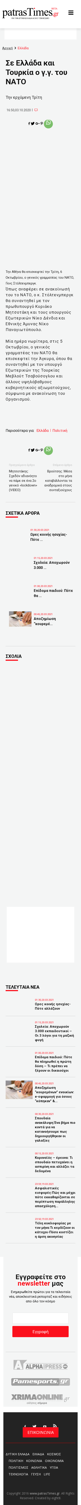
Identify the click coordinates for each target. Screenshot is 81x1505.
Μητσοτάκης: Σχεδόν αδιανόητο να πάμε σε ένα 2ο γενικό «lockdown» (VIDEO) (23, 480)
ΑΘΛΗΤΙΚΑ (39, 1467)
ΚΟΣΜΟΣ (54, 1454)
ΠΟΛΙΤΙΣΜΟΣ (18, 1467)
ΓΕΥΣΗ (36, 1474)
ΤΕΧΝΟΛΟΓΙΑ (18, 1474)
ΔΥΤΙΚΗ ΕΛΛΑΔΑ (17, 1454)
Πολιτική (59, 430)
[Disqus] (40, 725)
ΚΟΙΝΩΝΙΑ (34, 1461)
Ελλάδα (42, 430)
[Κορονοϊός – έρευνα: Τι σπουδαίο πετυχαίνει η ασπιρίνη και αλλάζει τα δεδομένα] (19, 1164)
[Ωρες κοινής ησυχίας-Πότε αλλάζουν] (17, 538)
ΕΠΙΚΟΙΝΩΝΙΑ (40, 1432)
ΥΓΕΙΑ (54, 1467)
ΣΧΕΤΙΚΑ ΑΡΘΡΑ (23, 513)
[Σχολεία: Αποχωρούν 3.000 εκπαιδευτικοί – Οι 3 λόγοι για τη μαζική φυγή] (20, 566)
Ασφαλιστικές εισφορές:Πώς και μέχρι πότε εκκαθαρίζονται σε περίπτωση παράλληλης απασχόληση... (55, 1197)
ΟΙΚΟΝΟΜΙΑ (54, 1461)
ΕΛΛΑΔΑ (38, 1454)
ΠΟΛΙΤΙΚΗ (16, 1461)
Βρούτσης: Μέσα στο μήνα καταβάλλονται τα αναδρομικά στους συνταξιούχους (58, 480)
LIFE (47, 1474)
